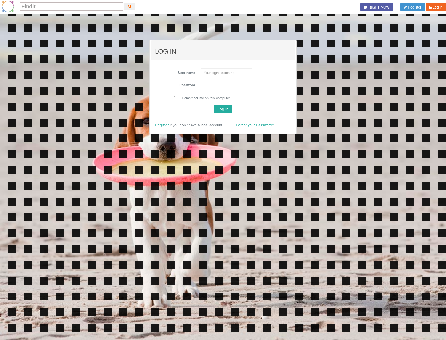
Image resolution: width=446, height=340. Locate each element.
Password (187, 84)
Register (414, 7)
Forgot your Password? (255, 125)
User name (186, 72)
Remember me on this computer (206, 98)
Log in (437, 7)
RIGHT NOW (378, 7)
